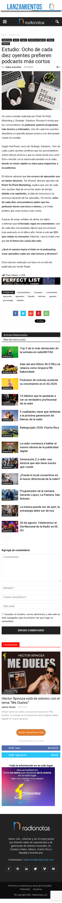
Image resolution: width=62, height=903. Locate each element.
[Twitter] (35, 869)
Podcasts (6, 43)
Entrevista (7, 499)
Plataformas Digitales (37, 40)
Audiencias (7, 40)
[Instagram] (17, 869)
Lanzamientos (9, 693)
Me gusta (53, 748)
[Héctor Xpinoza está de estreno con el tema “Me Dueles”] (31, 673)
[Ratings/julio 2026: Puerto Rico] (10, 431)
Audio (16, 40)
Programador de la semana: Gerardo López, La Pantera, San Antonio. (40, 494)
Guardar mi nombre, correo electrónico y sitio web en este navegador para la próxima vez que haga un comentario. (31, 617)
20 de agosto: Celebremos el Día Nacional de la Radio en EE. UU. (39, 526)
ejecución (7, 296)
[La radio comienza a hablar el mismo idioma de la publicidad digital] (10, 447)
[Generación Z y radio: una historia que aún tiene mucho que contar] (10, 463)
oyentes (52, 296)
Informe (41, 296)
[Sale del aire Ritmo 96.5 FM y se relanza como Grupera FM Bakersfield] (10, 368)
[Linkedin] (26, 869)
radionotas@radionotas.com (38, 859)
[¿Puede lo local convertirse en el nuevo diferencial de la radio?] (10, 479)
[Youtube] (53, 869)
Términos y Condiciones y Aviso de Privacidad (29, 885)
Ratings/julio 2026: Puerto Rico (39, 427)
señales (20, 300)
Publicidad (25, 889)
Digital (23, 40)
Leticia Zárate (9, 707)
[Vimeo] (44, 869)
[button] (57, 21)
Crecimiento (51, 292)
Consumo (38, 292)
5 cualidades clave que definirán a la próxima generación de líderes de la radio (40, 415)
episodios (20, 296)
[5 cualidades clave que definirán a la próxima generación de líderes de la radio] (10, 415)
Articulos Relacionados (15, 335)
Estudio (31, 296)
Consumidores (23, 292)
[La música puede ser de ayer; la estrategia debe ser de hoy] (10, 510)
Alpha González (13, 67)
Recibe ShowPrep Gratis (31, 732)
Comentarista (8, 404)
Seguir (54, 755)
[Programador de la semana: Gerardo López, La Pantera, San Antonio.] (10, 495)
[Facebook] (8, 869)
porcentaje (8, 300)
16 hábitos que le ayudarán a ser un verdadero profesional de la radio (38, 399)
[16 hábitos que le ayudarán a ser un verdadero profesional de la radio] (10, 399)
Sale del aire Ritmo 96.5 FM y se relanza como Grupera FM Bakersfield (40, 367)
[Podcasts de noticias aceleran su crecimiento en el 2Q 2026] (10, 383)
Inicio (4, 34)
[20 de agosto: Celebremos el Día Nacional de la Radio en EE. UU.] (10, 526)
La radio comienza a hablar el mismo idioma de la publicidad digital (39, 447)
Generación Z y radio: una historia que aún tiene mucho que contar (38, 463)
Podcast (50, 40)
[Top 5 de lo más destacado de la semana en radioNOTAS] (10, 352)
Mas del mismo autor (15, 339)
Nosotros (37, 889)
